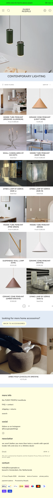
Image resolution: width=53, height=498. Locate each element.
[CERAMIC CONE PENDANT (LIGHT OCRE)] (39, 101)
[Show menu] (3, 10)
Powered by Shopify (21, 481)
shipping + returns (9, 409)
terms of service (32, 476)
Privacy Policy (38, 456)
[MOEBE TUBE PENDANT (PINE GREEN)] (13, 209)
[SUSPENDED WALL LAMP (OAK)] (13, 245)
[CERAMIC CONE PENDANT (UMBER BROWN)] (13, 281)
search (4, 413)
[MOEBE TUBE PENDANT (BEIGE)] (39, 209)
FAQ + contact (7, 404)
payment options (7, 481)
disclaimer (21, 476)
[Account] (44, 10)
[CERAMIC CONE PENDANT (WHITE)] (39, 245)
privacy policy (44, 476)
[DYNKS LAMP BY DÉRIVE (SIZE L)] (13, 173)
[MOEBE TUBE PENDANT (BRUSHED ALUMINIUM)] (13, 101)
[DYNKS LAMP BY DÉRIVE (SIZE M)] (39, 173)
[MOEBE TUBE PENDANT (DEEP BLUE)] (39, 137)
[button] (8, 10)
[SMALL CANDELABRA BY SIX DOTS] (13, 137)
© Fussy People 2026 (9, 476)
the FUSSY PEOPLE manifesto (14, 400)
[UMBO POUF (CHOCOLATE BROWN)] (23, 351)
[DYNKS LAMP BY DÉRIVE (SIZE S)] (39, 281)
